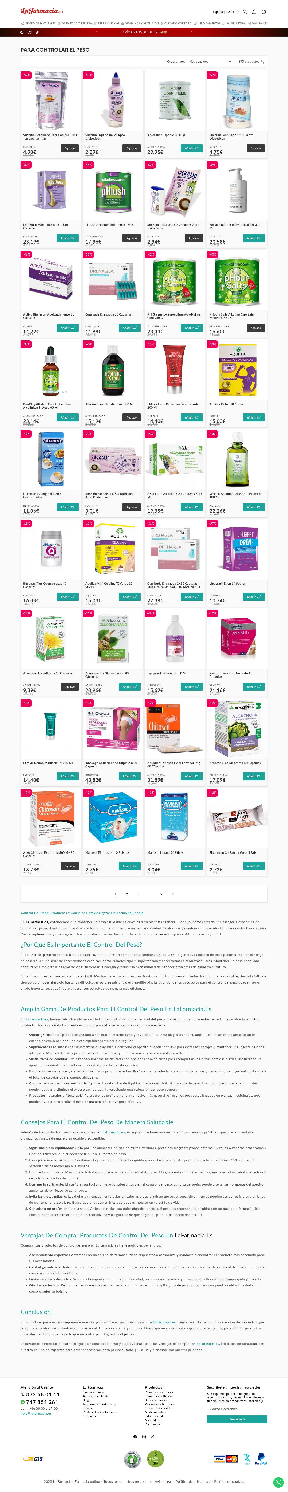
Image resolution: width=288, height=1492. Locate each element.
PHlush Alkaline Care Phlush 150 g (110, 224)
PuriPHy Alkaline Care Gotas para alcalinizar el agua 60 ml (47, 405)
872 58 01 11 (43, 1394)
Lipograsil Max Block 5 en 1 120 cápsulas (45, 226)
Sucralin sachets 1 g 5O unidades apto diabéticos (109, 495)
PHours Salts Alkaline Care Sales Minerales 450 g (232, 316)
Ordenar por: (176, 61)
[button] (245, 11)
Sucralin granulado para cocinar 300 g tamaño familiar (50, 136)
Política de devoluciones (100, 1412)
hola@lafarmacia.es (36, 1413)
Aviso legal (163, 1481)
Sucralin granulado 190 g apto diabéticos (231, 136)
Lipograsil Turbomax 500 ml (167, 673)
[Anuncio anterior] (96, 32)
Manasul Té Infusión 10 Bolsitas (107, 852)
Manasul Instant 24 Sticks (165, 852)
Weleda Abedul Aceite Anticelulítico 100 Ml (235, 495)
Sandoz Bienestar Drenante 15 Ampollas (231, 675)
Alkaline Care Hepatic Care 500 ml (109, 404)
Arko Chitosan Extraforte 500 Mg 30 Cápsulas (48, 854)
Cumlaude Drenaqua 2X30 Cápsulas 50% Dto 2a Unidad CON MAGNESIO (173, 585)
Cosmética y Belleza (77, 23)
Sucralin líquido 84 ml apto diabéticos (105, 136)
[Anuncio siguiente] (191, 32)
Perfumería (152, 1424)
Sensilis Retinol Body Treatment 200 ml (235, 226)
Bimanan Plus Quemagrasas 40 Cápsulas (44, 585)
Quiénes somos (93, 1392)
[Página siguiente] (172, 894)
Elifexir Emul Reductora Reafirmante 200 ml (173, 405)
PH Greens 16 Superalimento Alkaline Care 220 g (173, 316)
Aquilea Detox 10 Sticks (227, 404)
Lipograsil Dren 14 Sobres (228, 583)
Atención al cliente (96, 1396)
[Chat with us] (278, 1482)
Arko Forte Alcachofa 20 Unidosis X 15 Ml (174, 495)
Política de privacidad (193, 1481)
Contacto (89, 1416)
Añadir (189, 148)
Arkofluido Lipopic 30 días (166, 135)
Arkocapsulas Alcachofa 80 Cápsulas (235, 762)
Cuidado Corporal (178, 23)
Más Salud (259, 23)
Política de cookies (229, 1481)
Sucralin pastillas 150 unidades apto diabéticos (173, 226)
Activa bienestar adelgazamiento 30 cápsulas (48, 316)
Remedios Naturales (40, 23)
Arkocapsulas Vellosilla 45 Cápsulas (48, 673)
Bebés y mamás (109, 23)
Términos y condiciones (99, 1404)
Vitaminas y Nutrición (142, 23)
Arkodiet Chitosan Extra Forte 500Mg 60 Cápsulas (173, 764)
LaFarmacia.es (192, 1008)
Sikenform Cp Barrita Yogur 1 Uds (233, 852)
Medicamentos (209, 23)
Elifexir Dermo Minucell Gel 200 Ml (48, 762)
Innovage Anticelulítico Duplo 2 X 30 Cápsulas (111, 764)
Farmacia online (87, 1481)
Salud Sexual (236, 23)
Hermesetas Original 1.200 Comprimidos (42, 495)
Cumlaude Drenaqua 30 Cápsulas (108, 314)
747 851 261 (42, 1402)
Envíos (87, 1408)
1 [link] (115, 894)
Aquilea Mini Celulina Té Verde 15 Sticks (109, 585)
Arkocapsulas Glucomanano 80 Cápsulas (107, 675)
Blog (86, 1400)
